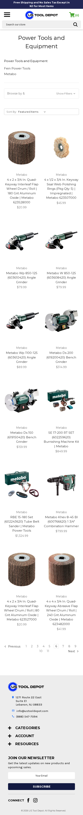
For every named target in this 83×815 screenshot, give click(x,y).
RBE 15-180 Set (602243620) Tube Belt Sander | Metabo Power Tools (21, 524)
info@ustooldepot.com (32, 711)
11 (48, 651)
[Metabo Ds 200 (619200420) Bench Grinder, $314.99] (61, 320)
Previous (13, 646)
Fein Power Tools (17, 68)
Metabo (10, 74)
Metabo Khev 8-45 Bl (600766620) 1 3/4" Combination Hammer (61, 521)
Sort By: (11, 111)
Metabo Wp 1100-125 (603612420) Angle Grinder (22, 357)
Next (72, 651)
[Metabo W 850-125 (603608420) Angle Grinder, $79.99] (61, 241)
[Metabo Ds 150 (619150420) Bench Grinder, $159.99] (22, 400)
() (77, 15)
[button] (41, 93)
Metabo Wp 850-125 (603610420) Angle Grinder (21, 277)
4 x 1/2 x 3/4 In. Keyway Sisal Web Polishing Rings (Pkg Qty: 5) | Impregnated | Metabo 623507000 (61, 189)
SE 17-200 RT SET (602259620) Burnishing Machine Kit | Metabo (61, 439)
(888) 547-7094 (26, 716)
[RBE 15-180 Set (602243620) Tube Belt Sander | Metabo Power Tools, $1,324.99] (22, 485)
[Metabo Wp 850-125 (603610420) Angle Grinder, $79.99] (22, 241)
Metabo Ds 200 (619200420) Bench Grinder (61, 357)
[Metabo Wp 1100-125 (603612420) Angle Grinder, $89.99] (22, 320)
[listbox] (33, 112)
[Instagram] (35, 800)
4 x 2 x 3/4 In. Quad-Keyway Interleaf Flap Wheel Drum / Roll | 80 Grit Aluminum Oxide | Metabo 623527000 (21, 610)
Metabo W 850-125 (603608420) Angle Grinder (61, 277)
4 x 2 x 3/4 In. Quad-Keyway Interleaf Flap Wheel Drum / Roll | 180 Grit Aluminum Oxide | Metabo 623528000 (21, 191)
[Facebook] (28, 800)
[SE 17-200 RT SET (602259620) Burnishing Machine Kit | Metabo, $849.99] (61, 400)
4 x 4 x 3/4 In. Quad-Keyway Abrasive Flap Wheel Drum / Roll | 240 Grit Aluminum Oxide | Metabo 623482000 (61, 612)
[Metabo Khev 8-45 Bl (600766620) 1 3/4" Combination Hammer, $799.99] (61, 485)
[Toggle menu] (7, 14)
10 (41, 651)
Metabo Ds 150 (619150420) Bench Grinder (21, 437)
